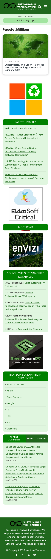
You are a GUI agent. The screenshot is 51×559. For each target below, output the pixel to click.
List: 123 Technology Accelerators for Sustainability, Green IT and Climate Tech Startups (24, 165)
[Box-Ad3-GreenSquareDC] (26, 352)
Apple (10, 390)
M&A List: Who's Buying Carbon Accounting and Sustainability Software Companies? (21, 152)
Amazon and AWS (16, 384)
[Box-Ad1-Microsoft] (26, 99)
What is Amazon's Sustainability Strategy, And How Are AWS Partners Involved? (24, 178)
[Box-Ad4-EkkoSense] (26, 204)
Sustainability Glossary (30, 329)
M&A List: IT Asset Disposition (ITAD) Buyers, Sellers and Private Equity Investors (24, 138)
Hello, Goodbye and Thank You (21, 128)
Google (10, 403)
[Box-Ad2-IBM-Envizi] (26, 250)
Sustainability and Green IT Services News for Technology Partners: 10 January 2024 (24, 68)
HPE (9, 416)
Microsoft (12, 428)
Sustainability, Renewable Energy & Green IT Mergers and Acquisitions (25, 306)
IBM (8, 422)
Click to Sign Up (25, 20)
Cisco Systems (14, 397)
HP (8, 409)
